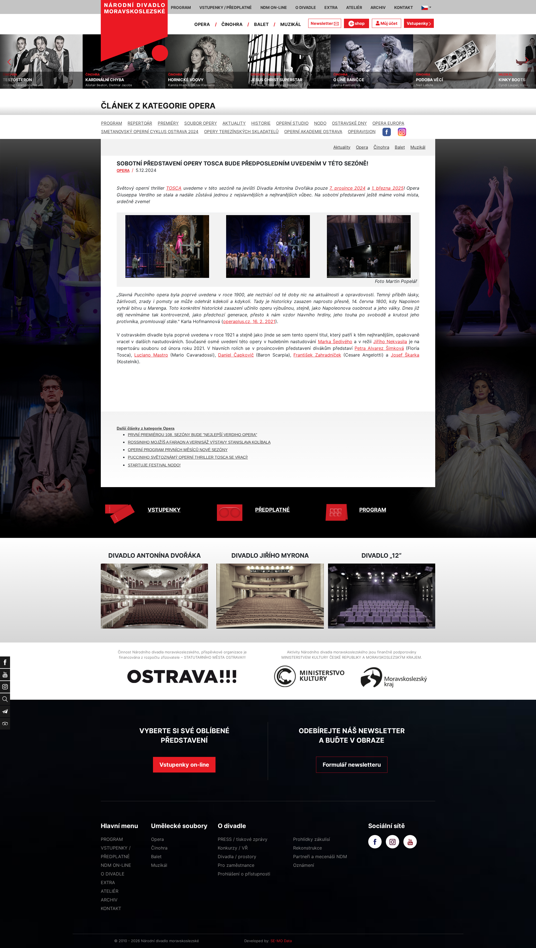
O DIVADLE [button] (305, 7)
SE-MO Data (281, 941)
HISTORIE (261, 123)
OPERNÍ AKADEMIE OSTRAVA (313, 131)
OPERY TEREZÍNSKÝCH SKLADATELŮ (241, 131)
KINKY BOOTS (429, 80)
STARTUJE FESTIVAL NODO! (154, 465)
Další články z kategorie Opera (145, 428)
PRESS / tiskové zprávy (242, 839)
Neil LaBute (342, 85)
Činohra (381, 147)
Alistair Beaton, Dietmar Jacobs (26, 85)
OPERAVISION (361, 131)
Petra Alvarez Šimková (379, 348)
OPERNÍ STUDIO (292, 123)
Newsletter (322, 23)
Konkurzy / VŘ (233, 848)
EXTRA (108, 882)
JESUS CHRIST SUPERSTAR (194, 80)
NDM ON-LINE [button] (273, 7)
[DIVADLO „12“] (381, 596)
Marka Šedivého (335, 341)
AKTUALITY (234, 123)
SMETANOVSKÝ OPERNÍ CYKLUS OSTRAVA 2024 (149, 131)
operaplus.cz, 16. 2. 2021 (249, 321)
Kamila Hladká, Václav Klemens (108, 85)
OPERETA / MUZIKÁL (183, 74)
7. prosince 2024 (347, 188)
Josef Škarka (405, 355)
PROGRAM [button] (181, 7)
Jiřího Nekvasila (390, 341)
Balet (400, 147)
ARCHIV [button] (378, 7)
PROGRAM (111, 123)
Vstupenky (418, 23)
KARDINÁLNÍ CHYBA (22, 80)
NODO (320, 123)
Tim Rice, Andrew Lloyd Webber (192, 85)
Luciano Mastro (151, 355)
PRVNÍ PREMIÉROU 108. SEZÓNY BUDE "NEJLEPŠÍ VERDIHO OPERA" (192, 434)
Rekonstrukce (307, 848)
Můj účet (389, 23)
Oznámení (303, 865)
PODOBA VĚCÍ (346, 80)
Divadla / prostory (237, 856)
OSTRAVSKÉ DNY (349, 123)
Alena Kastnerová (264, 85)
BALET (261, 24)
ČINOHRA (232, 24)
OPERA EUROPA (388, 123)
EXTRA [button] (331, 7)
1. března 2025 (388, 188)
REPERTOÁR (140, 123)
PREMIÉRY (168, 123)
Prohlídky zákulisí (311, 839)
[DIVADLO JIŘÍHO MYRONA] (270, 596)
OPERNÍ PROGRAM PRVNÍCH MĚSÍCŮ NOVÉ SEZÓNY (178, 449)
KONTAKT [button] (403, 7)
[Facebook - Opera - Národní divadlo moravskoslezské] (386, 132)
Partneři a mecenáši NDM (320, 856)
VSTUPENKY (164, 510)
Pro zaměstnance (236, 865)
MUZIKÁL (290, 24)
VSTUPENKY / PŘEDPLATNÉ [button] (225, 7)
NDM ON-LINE (116, 865)
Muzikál (417, 147)
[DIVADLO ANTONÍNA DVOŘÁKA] (154, 596)
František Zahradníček (317, 355)
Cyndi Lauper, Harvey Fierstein (439, 85)
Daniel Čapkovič (235, 355)
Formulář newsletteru (352, 764)
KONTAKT (111, 908)
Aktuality (341, 147)
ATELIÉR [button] (354, 7)
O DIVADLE (113, 874)
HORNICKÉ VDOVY (103, 80)
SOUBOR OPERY (200, 123)
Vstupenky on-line (184, 764)
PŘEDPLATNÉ (272, 510)
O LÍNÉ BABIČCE (266, 80)
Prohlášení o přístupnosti (244, 874)
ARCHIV (109, 900)
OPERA (202, 24)
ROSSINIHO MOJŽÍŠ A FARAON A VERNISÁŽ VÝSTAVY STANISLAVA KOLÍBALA (199, 442)
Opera (362, 147)
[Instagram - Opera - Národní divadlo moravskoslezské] (402, 132)
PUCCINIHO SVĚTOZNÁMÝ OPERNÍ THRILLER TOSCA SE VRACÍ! (188, 457)
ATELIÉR (109, 891)
